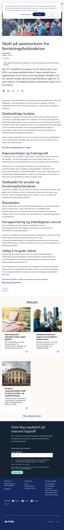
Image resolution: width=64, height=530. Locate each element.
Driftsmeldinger (49, 486)
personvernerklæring (25, 468)
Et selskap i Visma (29, 488)
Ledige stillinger (29, 486)
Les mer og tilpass (25, 14)
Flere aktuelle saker (32, 416)
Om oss (26, 484)
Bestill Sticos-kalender (52, 495)
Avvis (52, 14)
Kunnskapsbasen (50, 484)
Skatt (5, 290)
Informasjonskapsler (51, 493)
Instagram (35, 501)
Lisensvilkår (48, 488)
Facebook (16, 501)
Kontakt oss (7, 489)
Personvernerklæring (51, 490)
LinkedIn (25, 501)
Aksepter (38, 14)
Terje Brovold (6, 53)
